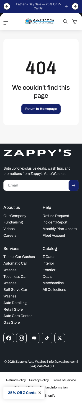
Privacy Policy (39, 380)
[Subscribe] (74, 185)
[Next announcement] (75, 6)
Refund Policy (16, 380)
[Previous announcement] (6, 6)
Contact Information (53, 387)
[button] (6, 23)
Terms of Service (64, 380)
